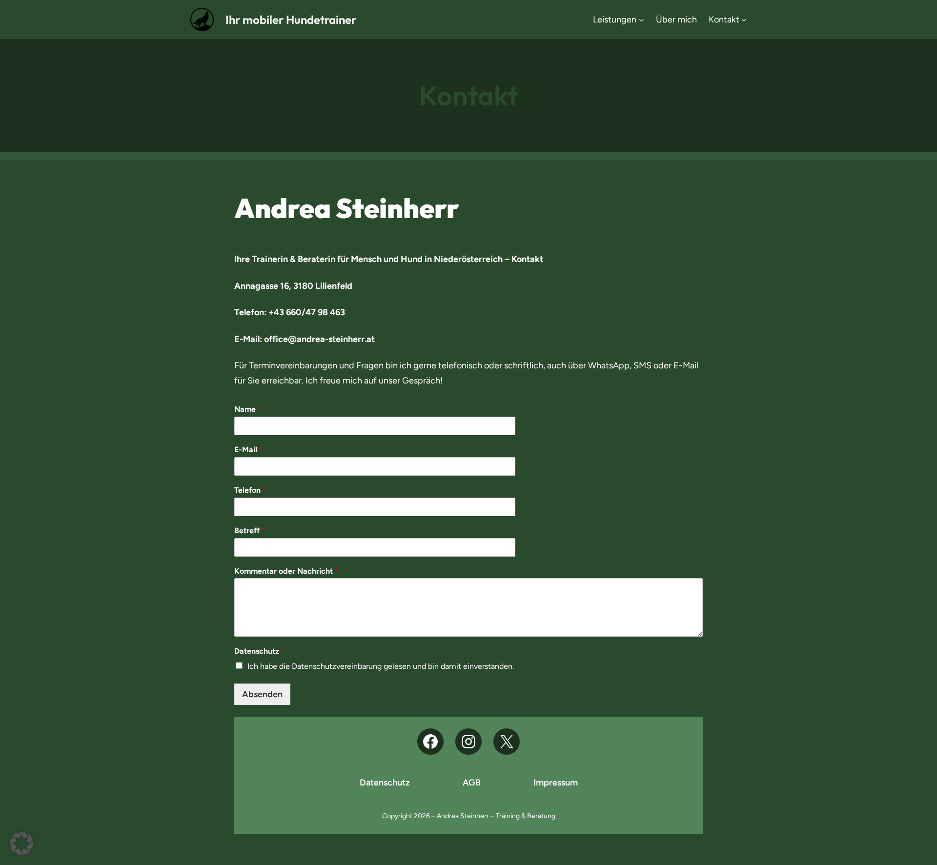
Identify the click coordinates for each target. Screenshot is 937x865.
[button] (21, 843)
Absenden (262, 694)
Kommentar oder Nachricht (286, 571)
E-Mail (248, 449)
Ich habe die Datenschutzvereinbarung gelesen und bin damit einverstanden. (380, 666)
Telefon (250, 490)
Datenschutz (259, 651)
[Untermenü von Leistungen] (641, 19)
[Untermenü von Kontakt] (744, 19)
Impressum (555, 782)
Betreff (249, 530)
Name (248, 409)
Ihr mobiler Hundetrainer (290, 19)
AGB (472, 782)
